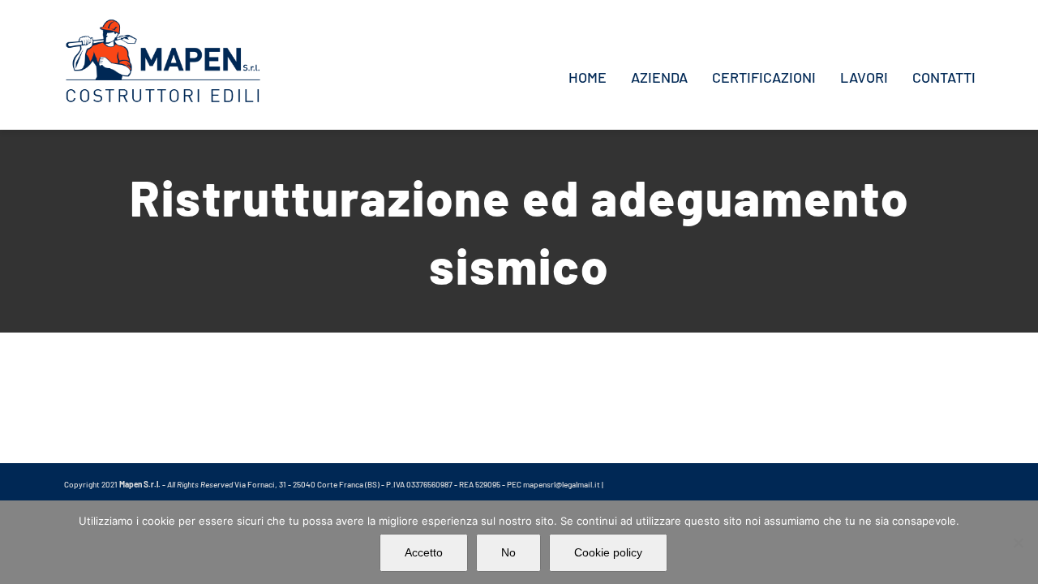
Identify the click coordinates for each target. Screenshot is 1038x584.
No (508, 552)
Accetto (424, 552)
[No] (1018, 543)
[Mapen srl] (163, 24)
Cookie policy (608, 552)
